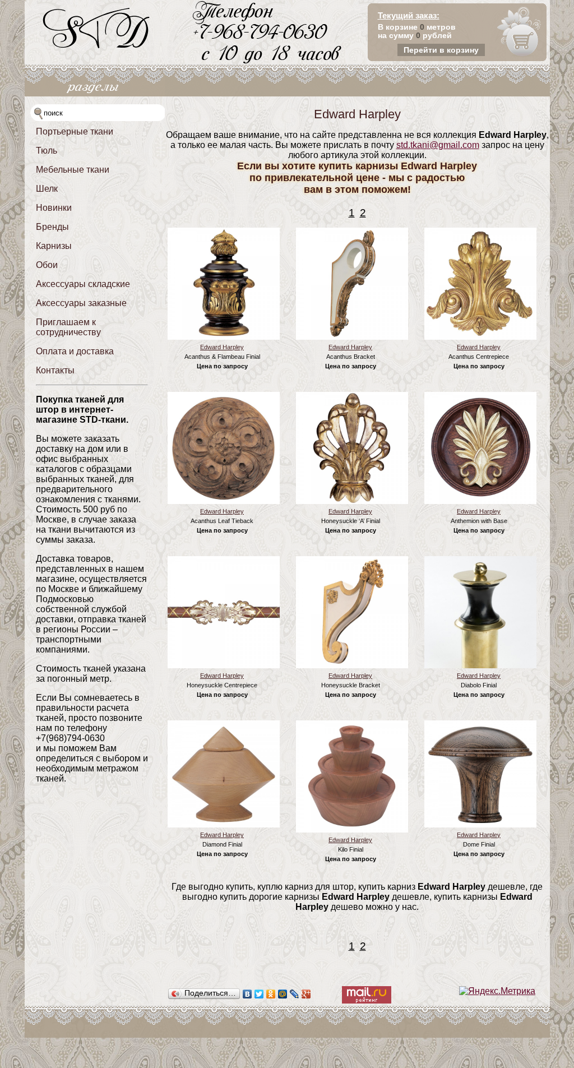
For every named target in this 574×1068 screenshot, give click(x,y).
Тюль (46, 150)
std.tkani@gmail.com (437, 145)
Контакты (55, 370)
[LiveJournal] (294, 994)
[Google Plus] (306, 994)
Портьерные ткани (74, 131)
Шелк (47, 188)
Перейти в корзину (441, 49)
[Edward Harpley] (224, 337)
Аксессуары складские (83, 284)
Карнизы (54, 246)
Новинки (54, 207)
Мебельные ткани (72, 169)
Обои (47, 265)
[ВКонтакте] (247, 994)
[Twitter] (259, 994)
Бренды (52, 227)
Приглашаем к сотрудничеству (68, 327)
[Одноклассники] (271, 994)
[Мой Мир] (283, 994)
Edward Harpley (222, 347)
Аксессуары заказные (81, 303)
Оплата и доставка (75, 351)
